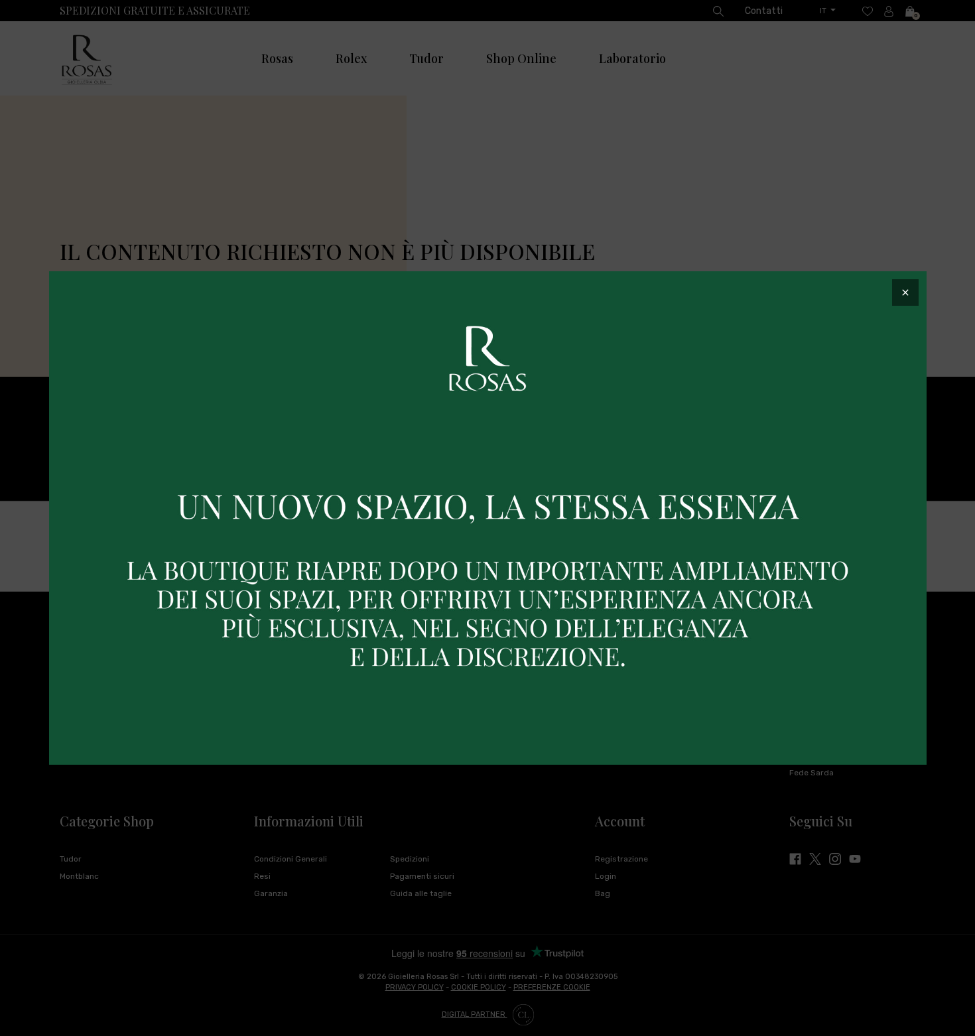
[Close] (905, 292)
